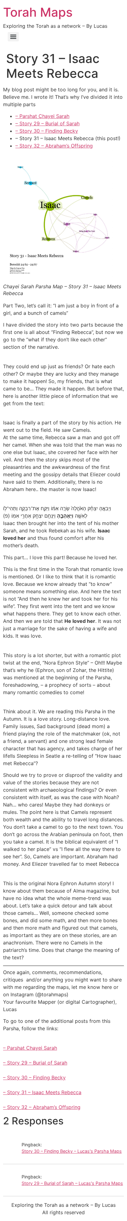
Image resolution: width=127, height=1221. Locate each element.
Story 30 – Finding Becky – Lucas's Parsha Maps (72, 1151)
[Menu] (13, 36)
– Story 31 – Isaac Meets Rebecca (42, 1092)
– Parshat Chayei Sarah (42, 116)
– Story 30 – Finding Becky (46, 131)
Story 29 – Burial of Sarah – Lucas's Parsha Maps (72, 1183)
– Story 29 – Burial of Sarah (47, 123)
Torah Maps (37, 12)
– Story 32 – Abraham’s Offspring (54, 146)
